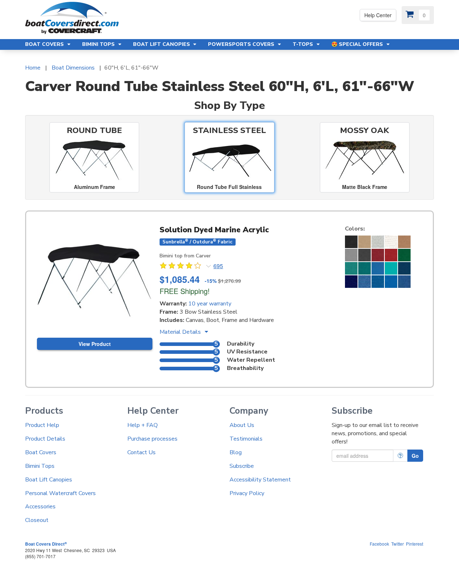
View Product (95, 343)
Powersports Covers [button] (242, 44)
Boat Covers (40, 452)
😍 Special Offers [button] (357, 44)
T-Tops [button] (303, 44)
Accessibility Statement (260, 480)
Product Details (45, 439)
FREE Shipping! (185, 291)
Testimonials (246, 439)
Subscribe (242, 466)
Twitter (397, 544)
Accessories (40, 506)
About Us (242, 425)
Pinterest (414, 544)
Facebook (379, 544)
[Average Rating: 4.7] (181, 266)
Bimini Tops (40, 466)
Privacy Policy (247, 493)
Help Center (378, 15)
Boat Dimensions (73, 68)
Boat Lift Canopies (48, 480)
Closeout (36, 520)
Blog (236, 452)
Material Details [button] (181, 332)
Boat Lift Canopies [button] (162, 44)
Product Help (42, 425)
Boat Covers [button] (45, 44)
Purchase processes (152, 439)
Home (33, 68)
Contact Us (141, 452)
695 (218, 266)
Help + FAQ (142, 425)
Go (415, 455)
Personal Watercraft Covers (60, 493)
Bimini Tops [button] (99, 44)
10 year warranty (209, 304)
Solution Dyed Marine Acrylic (214, 230)
